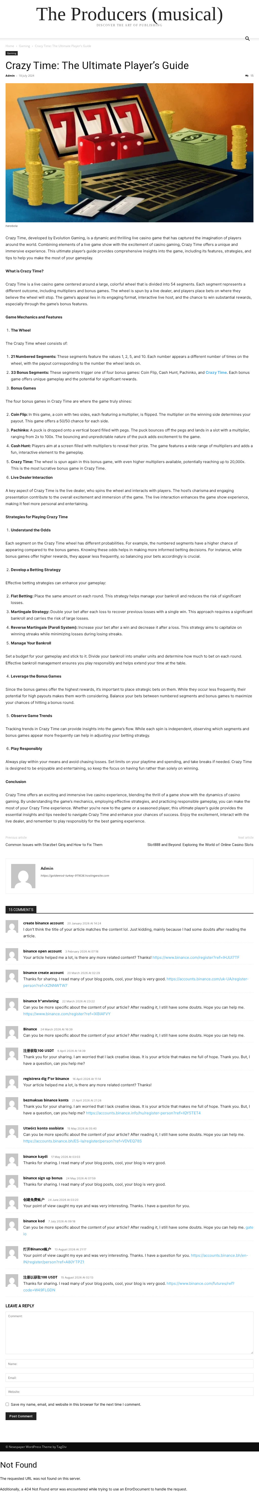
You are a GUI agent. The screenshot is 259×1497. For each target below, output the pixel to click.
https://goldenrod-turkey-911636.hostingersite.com (75, 875)
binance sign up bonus (42, 1178)
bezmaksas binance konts (46, 1100)
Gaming (24, 46)
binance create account (43, 972)
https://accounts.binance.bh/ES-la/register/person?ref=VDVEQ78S (82, 1141)
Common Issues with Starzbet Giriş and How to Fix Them (54, 844)
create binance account (43, 923)
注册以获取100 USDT (40, 1277)
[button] (247, 39)
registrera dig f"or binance (46, 1078)
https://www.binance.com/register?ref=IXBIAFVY (67, 1013)
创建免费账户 (34, 1199)
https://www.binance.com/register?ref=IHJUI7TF (196, 957)
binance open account (42, 951)
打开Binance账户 (37, 1249)
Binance (30, 1029)
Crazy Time (216, 372)
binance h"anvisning (41, 1001)
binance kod (34, 1221)
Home (10, 46)
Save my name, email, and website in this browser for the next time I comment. (76, 1404)
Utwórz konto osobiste (43, 1128)
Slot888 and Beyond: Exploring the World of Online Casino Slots (200, 844)
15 (251, 75)
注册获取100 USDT (38, 1050)
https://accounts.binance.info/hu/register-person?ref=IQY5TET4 (143, 1113)
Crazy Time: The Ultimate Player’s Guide (97, 65)
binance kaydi (35, 1156)
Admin (10, 75)
